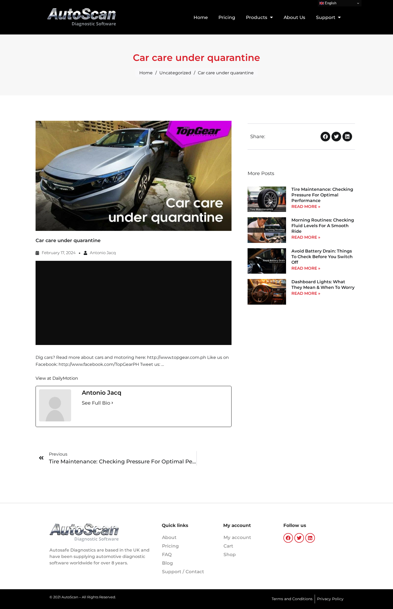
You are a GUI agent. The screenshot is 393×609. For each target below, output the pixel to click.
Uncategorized (175, 72)
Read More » (305, 206)
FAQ (167, 554)
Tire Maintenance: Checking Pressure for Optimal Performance (322, 195)
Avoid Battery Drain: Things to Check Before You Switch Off (322, 257)
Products (256, 17)
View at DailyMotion (57, 378)
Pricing (226, 17)
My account (237, 537)
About (169, 537)
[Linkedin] (310, 538)
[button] (325, 136)
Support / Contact (183, 571)
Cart (228, 546)
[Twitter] (299, 538)
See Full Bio (96, 403)
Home (201, 17)
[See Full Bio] (112, 402)
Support (325, 17)
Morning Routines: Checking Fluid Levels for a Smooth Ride (322, 226)
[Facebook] (288, 538)
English (330, 3)
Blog (167, 563)
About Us (294, 17)
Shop (230, 554)
